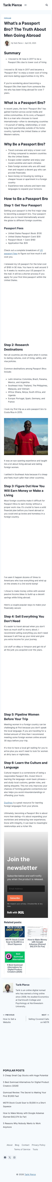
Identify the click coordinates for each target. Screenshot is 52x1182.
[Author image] (7, 43)
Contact (25, 1145)
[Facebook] (5, 1157)
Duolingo (8, 802)
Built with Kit (15, 912)
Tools (35, 1149)
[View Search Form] (46, 5)
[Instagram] (14, 1157)
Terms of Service (22, 1149)
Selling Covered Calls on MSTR (39, 1018)
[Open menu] (25, 5)
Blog (17, 1145)
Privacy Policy (38, 1145)
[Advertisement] (26, 312)
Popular (7, 18)
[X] (10, 1157)
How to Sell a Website (9, 1018)
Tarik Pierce (18, 43)
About (9, 1145)
